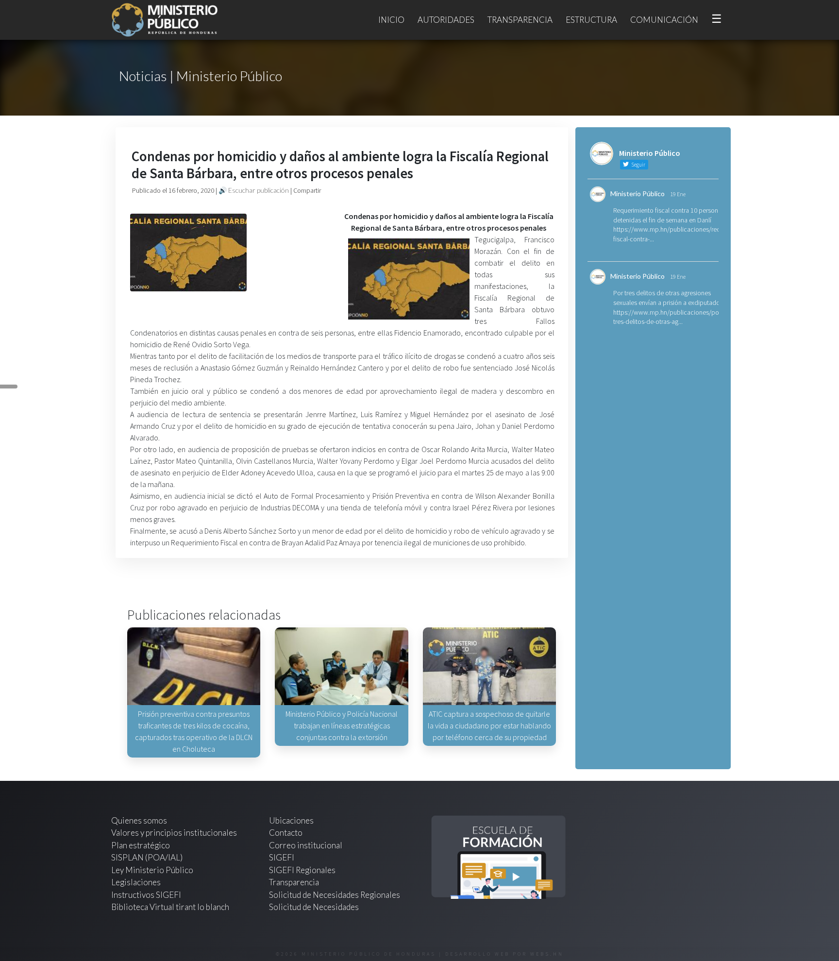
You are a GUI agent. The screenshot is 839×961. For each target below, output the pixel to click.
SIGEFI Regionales (302, 870)
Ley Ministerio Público (152, 870)
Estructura (591, 20)
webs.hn (547, 954)
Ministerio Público (637, 193)
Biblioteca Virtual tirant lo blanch (170, 907)
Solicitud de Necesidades (314, 907)
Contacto (285, 832)
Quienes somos (139, 820)
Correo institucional (305, 845)
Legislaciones (136, 882)
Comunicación (664, 20)
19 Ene (678, 194)
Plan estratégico (141, 845)
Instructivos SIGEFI (146, 895)
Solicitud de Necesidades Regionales (334, 895)
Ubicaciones (291, 820)
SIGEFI (281, 857)
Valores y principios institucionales (174, 832)
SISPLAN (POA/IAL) (147, 857)
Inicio (391, 20)
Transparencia (520, 20)
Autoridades (446, 20)
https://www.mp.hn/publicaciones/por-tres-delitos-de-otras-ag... (668, 317)
